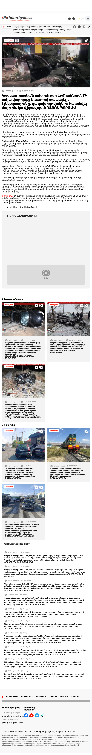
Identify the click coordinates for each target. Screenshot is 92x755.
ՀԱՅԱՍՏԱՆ (26, 696)
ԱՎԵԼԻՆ (75, 696)
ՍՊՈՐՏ (64, 696)
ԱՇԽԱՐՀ (41, 696)
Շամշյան (9, 41)
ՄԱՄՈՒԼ (53, 696)
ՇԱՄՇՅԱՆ (12, 696)
